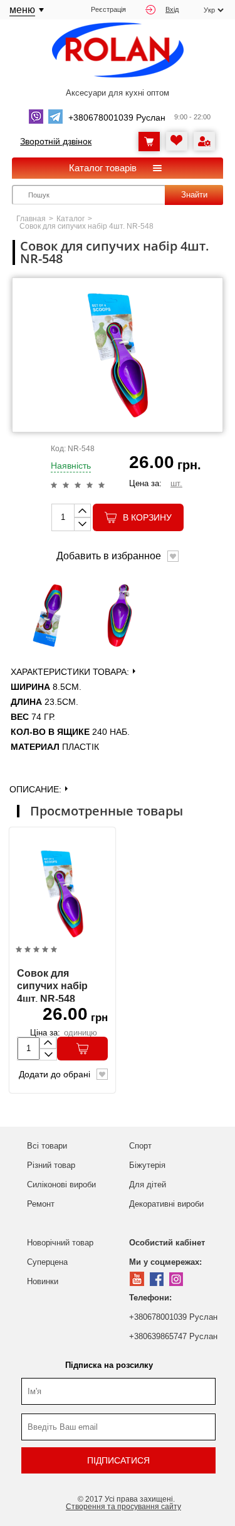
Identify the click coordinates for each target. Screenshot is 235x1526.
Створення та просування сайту (123, 1506)
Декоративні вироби (166, 1204)
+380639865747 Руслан (173, 1336)
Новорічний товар (60, 1242)
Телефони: (150, 1297)
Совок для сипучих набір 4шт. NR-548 (52, 986)
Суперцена (47, 1262)
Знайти (194, 194)
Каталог (70, 218)
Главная (31, 218)
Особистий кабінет (167, 1242)
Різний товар (51, 1165)
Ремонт (41, 1204)
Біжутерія (147, 1165)
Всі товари (47, 1145)
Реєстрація (108, 9)
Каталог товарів (103, 167)
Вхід (172, 9)
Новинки (42, 1281)
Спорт (140, 1145)
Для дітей (147, 1184)
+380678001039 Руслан (173, 1317)
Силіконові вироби (61, 1184)
